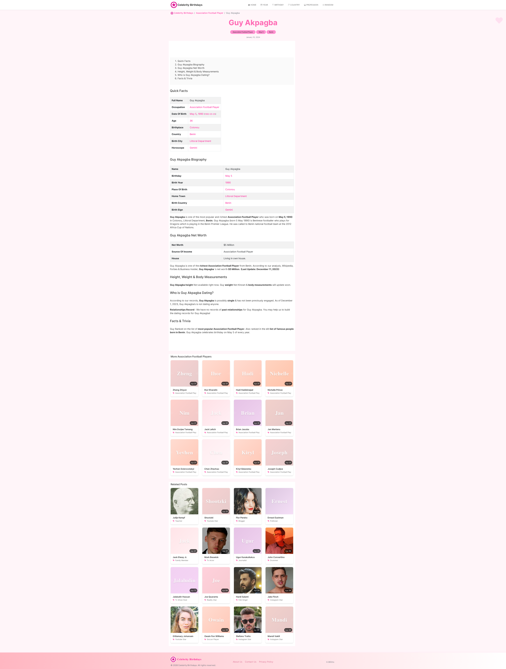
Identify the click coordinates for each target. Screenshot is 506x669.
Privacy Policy (266, 661)
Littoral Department (200, 141)
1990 (200, 113)
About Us (237, 661)
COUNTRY (295, 5)
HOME (253, 5)
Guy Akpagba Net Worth (191, 68)
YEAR (265, 5)
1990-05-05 (210, 114)
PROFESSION (312, 5)
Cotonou (194, 127)
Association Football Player (209, 13)
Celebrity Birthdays (189, 4)
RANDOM (329, 5)
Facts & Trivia (185, 78)
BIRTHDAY (279, 5)
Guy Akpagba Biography (191, 64)
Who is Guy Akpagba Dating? (194, 75)
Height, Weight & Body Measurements (198, 71)
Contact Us (250, 661)
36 (191, 120)
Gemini (193, 147)
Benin (193, 134)
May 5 (193, 113)
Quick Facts (184, 61)
